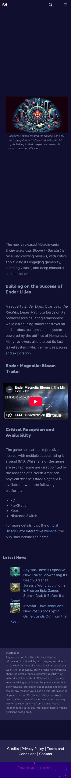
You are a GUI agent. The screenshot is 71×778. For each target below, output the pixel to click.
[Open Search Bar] (50, 5)
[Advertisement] (35, 54)
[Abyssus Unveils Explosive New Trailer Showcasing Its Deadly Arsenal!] (15, 572)
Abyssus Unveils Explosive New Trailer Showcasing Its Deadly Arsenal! (45, 575)
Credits (13, 749)
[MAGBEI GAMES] (5, 5)
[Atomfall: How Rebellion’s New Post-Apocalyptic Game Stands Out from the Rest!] (15, 608)
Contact (45, 754)
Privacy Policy (33, 749)
